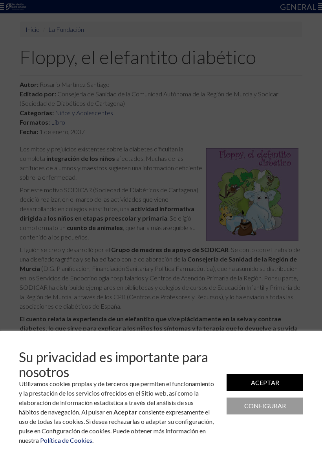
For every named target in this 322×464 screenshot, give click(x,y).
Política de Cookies (66, 440)
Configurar (265, 405)
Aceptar (265, 382)
